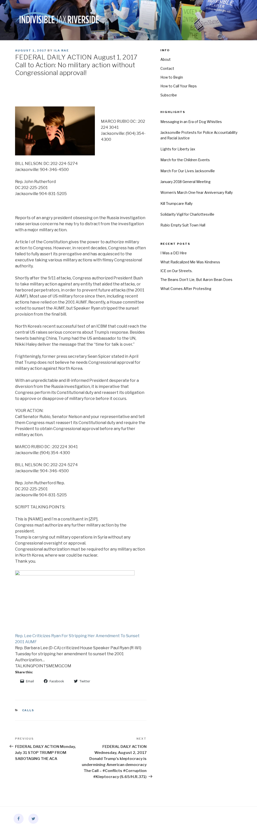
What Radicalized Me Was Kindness (190, 262)
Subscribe (168, 95)
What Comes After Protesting (185, 288)
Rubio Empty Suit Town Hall (182, 225)
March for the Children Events (185, 160)
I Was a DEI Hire (173, 253)
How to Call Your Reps (178, 86)
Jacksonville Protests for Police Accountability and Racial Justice (198, 135)
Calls (28, 710)
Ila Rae (61, 50)
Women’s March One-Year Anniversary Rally (196, 192)
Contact (167, 68)
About (165, 59)
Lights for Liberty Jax (177, 149)
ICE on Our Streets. (176, 271)
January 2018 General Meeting (185, 182)
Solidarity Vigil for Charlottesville (187, 214)
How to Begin (171, 77)
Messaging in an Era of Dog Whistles (191, 122)
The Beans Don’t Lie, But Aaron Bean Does (196, 279)
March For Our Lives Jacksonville (187, 171)
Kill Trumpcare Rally (176, 203)
